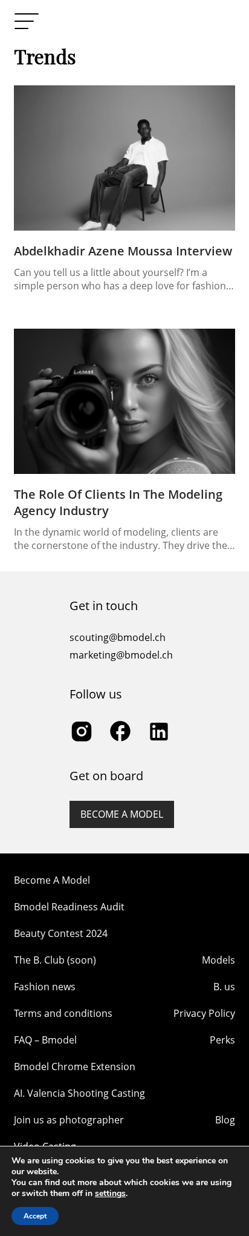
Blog (225, 1119)
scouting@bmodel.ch (118, 637)
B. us (224, 986)
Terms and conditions (63, 1013)
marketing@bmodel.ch (121, 655)
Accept (35, 1216)
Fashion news (45, 986)
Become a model (121, 814)
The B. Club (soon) (55, 960)
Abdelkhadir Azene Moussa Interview (123, 251)
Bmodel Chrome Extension (74, 1066)
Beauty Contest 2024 (61, 933)
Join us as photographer (69, 1119)
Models (218, 960)
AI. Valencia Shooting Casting (79, 1093)
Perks (222, 1040)
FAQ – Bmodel (45, 1040)
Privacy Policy (204, 1013)
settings (110, 1193)
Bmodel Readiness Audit (69, 906)
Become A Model (52, 880)
